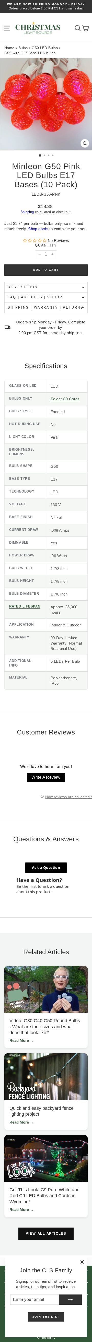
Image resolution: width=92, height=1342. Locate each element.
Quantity (46, 245)
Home (9, 48)
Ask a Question (46, 867)
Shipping (27, 212)
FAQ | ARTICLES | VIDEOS (36, 297)
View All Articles (46, 1233)
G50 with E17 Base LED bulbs (29, 53)
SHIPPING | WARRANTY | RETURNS (45, 307)
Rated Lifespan (24, 606)
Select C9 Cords (65, 399)
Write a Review (46, 777)
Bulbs (23, 48)
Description (23, 287)
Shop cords (38, 229)
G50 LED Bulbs (45, 48)
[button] (35, 240)
